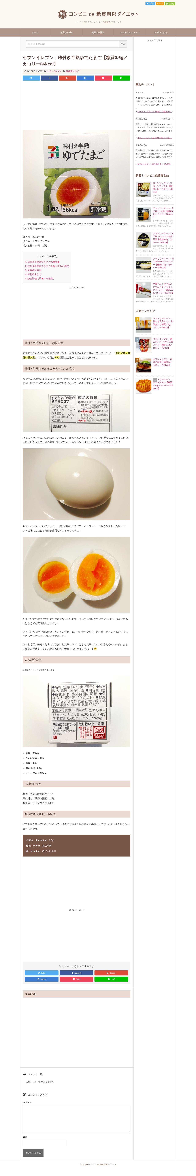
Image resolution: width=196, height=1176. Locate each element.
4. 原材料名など (33, 274)
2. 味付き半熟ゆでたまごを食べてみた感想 (47, 266)
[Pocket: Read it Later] (103, 78)
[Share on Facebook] (49, 78)
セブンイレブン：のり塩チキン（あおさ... (155, 164)
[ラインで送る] (121, 78)
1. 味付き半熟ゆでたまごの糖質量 (42, 262)
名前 (25, 1137)
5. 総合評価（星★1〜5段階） (40, 278)
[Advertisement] (76, 105)
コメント (27, 1102)
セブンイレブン (53, 71)
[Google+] (67, 78)
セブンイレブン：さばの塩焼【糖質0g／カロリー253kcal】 (163, 362)
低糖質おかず (72, 71)
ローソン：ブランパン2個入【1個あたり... (155, 112)
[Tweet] (31, 78)
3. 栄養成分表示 (33, 270)
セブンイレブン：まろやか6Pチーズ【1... (155, 138)
